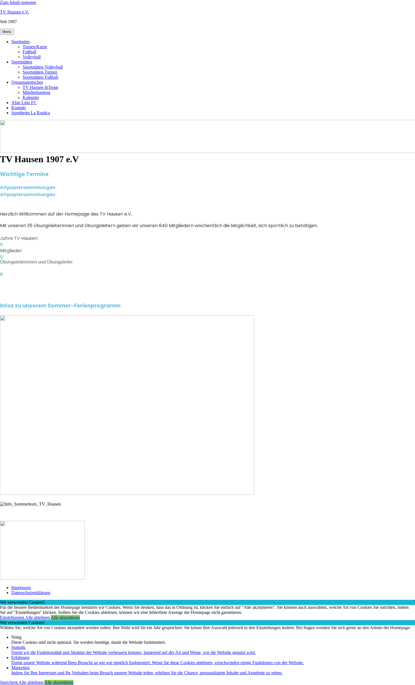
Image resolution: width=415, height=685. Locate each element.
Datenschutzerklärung (30, 592)
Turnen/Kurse (35, 46)
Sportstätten (21, 62)
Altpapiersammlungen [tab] (27, 187)
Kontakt (18, 107)
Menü (6, 32)
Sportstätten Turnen (40, 72)
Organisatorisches (27, 82)
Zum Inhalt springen (18, 2)
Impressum (21, 587)
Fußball (29, 51)
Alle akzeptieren (65, 617)
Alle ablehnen (38, 617)
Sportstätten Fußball (40, 77)
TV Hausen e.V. (14, 12)
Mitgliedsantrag (36, 92)
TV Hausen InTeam (40, 87)
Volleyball (32, 56)
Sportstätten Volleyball (43, 67)
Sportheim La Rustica (30, 112)
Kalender (31, 97)
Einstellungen (12, 617)
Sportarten (20, 41)
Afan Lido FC (24, 102)
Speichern (9, 682)
